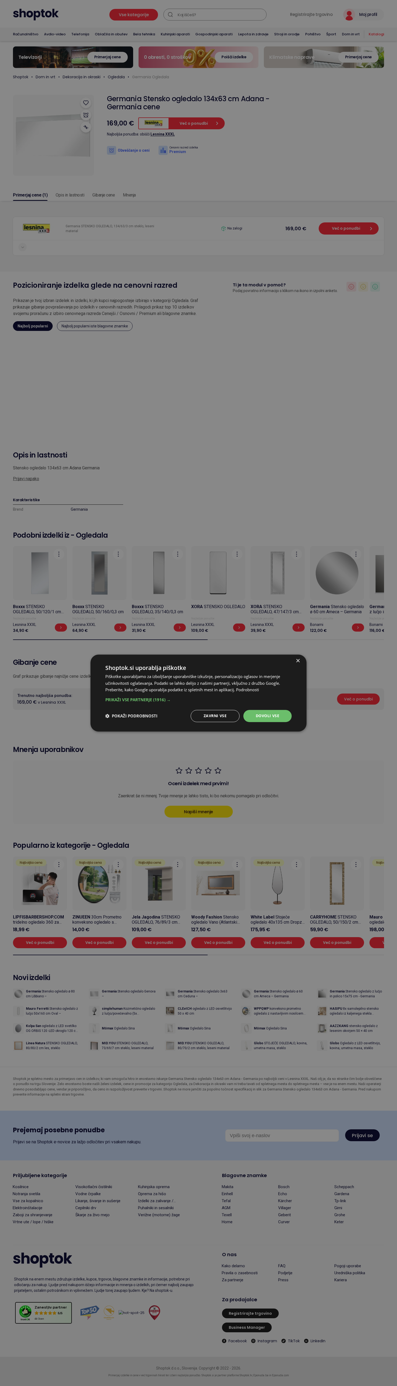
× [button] (298, 661)
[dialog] (198, 693)
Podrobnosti (247, 690)
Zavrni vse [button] (215, 715)
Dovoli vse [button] (267, 715)
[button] (198, 699)
